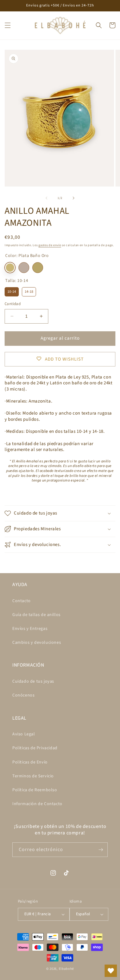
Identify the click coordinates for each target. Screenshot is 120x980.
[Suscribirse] (100, 849)
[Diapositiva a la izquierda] (46, 198)
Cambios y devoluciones (36, 642)
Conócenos (23, 695)
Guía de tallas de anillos (36, 615)
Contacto (21, 601)
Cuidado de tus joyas (33, 681)
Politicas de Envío (30, 762)
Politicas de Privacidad (35, 748)
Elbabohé (66, 968)
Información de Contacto (37, 804)
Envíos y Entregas (29, 629)
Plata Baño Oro (10, 267)
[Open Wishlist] (111, 971)
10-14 (12, 290)
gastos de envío (49, 245)
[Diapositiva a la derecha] (73, 198)
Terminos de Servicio (33, 776)
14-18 (29, 290)
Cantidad (13, 304)
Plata (23, 267)
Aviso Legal (23, 734)
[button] (7, 25)
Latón (37, 267)
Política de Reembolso (34, 790)
